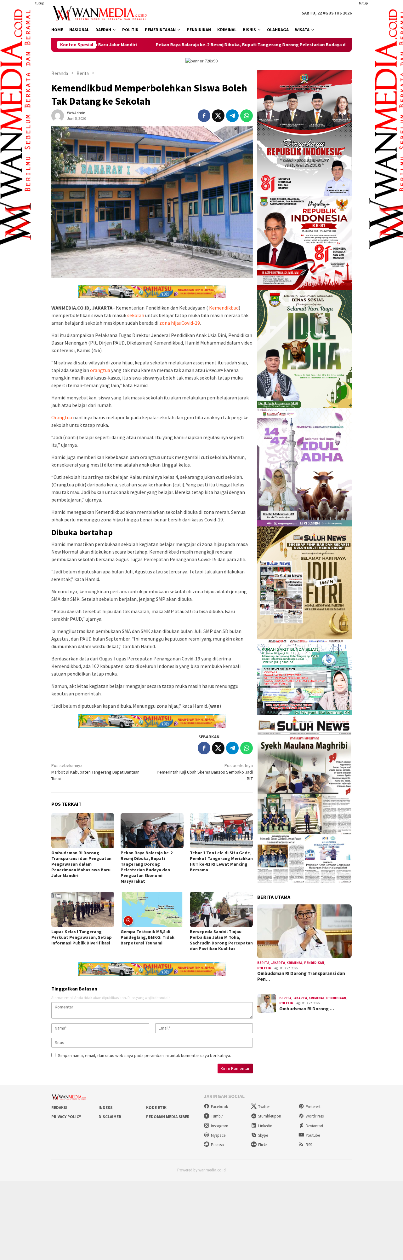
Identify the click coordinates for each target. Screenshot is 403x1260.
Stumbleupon (269, 1116)
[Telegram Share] (232, 115)
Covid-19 (190, 323)
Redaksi (59, 1107)
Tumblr (217, 1116)
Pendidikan (314, 963)
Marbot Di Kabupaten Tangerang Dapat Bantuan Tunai (95, 772)
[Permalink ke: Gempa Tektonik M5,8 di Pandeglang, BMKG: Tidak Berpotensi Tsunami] (152, 909)
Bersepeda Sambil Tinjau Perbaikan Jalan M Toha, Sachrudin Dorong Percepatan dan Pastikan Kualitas (221, 940)
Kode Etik (156, 1107)
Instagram (219, 1126)
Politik (264, 968)
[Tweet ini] (218, 115)
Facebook (219, 1106)
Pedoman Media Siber (168, 1116)
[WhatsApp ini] (246, 115)
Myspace (218, 1135)
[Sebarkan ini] (204, 115)
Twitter (264, 1106)
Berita (263, 963)
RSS (309, 1144)
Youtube (313, 1135)
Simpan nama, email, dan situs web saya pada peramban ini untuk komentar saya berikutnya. (144, 1055)
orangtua (100, 370)
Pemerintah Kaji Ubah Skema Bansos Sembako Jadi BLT (205, 772)
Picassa (217, 1144)
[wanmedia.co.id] (100, 12)
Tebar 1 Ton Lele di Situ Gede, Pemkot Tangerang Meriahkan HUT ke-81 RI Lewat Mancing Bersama (221, 861)
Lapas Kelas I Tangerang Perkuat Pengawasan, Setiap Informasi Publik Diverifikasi (81, 937)
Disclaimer (110, 1116)
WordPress (315, 1116)
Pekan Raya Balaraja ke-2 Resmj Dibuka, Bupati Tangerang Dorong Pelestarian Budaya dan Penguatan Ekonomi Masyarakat (220, 45)
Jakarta (278, 963)
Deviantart (314, 1126)
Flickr (262, 1144)
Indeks (106, 1107)
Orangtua (61, 417)
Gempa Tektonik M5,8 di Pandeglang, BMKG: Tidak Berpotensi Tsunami (147, 937)
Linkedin (265, 1126)
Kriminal (295, 963)
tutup (39, 3)
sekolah (135, 315)
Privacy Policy (66, 1116)
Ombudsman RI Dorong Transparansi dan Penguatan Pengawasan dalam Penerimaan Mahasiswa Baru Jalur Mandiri (81, 864)
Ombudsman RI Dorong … (306, 1009)
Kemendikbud (224, 308)
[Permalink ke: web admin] (57, 115)
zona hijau (170, 323)
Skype (263, 1135)
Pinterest (313, 1106)
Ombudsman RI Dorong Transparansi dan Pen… (301, 976)
